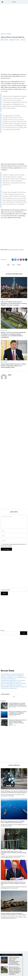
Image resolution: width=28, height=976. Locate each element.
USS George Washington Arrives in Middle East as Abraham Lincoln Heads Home (18, 713)
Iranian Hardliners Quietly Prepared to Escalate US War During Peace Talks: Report (13, 914)
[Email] (26, 260)
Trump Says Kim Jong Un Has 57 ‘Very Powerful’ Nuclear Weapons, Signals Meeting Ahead (18, 722)
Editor (6, 39)
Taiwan (19, 264)
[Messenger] (15, 260)
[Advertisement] (14, 19)
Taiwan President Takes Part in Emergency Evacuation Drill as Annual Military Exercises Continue (13, 303)
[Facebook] (13, 260)
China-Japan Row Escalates (16, 249)
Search (2, 630)
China (8, 264)
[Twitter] (18, 260)
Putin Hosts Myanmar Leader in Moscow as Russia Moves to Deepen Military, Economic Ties (13, 883)
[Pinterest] (21, 260)
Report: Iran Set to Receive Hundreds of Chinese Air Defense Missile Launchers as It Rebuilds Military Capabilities (13, 334)
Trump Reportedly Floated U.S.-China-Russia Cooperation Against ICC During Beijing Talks (13, 365)
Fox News (24, 168)
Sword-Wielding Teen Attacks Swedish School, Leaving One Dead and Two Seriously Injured (18, 704)
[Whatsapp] (23, 260)
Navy (13, 264)
